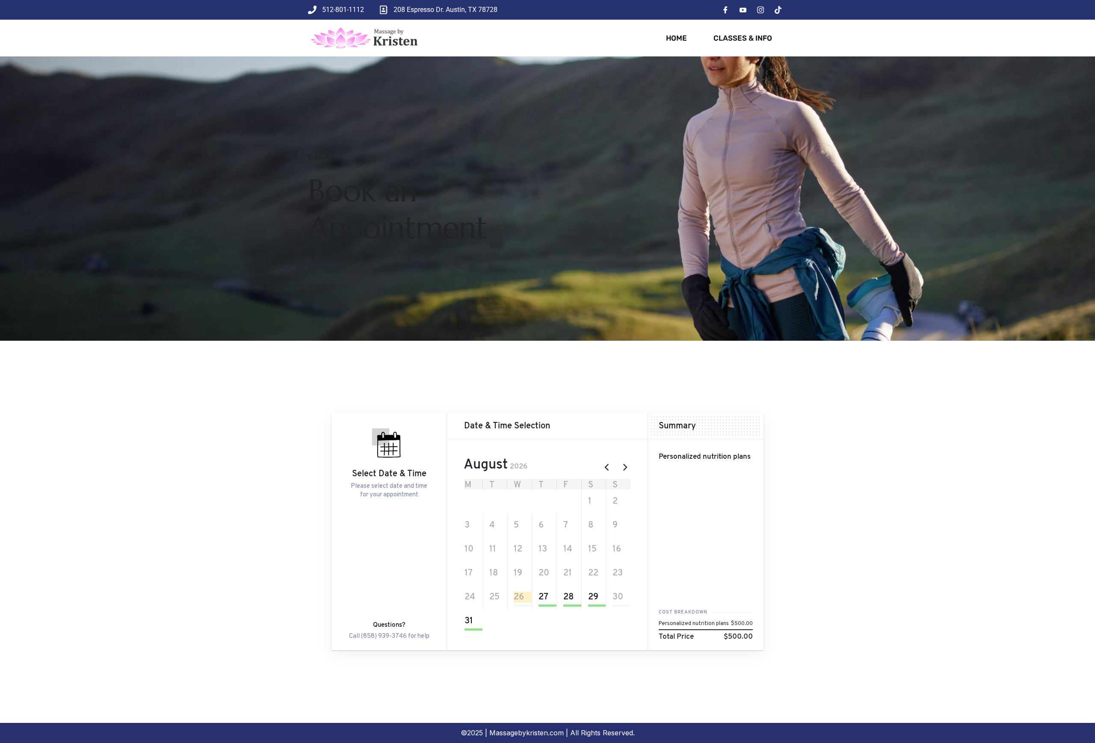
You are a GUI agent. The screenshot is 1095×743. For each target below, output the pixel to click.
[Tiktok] (778, 9)
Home (676, 38)
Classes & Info (742, 38)
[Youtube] (743, 9)
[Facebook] (725, 9)
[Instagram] (760, 9)
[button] (470, 501)
